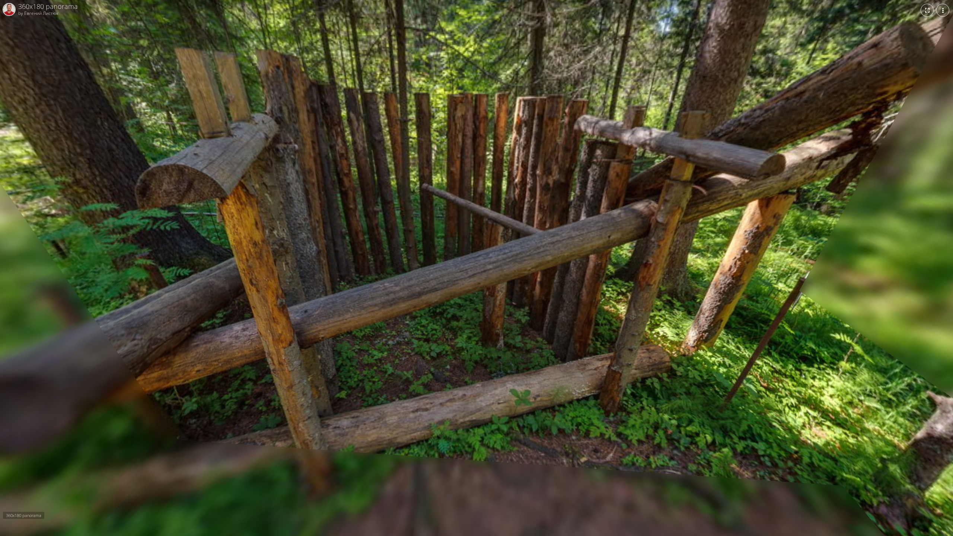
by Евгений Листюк (38, 13)
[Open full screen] (927, 10)
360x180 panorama (48, 6)
